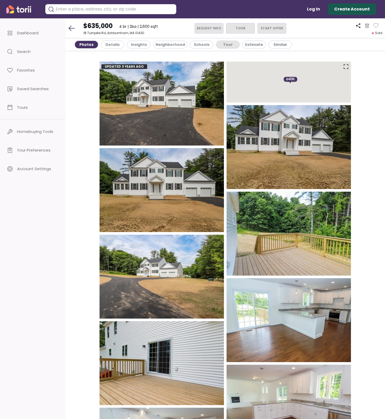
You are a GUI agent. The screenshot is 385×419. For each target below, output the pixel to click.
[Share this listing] (358, 25)
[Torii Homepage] (22, 9)
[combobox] (115, 9)
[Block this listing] (367, 25)
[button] (32, 33)
